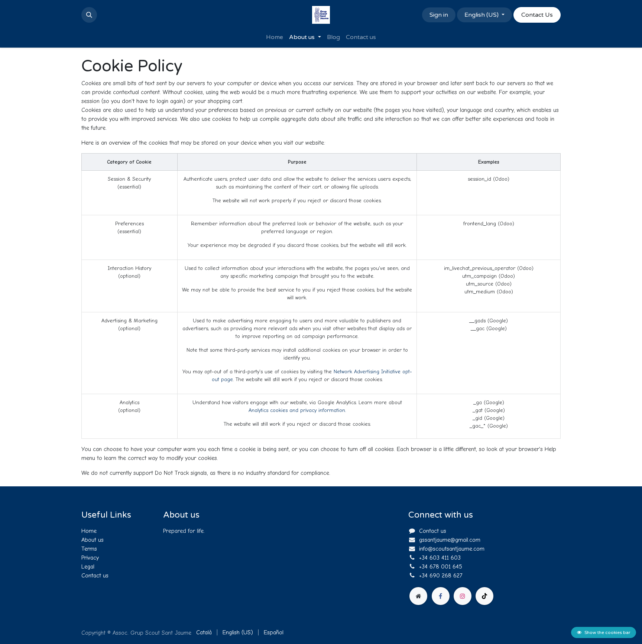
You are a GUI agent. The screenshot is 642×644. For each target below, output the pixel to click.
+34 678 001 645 (440, 566)
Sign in (438, 15)
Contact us (94, 575)
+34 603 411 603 (440, 557)
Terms (89, 548)
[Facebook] (441, 596)
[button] (89, 15)
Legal (87, 566)
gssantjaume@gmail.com (449, 540)
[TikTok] (484, 596)
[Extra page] (418, 596)
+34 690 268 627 (441, 575)
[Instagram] (462, 596)
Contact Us (537, 15)
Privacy (90, 557)
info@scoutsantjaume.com (451, 548)
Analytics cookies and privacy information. (297, 410)
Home (89, 531)
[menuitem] (274, 37)
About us (92, 540)
